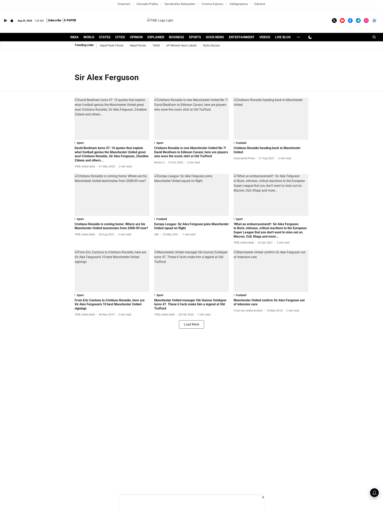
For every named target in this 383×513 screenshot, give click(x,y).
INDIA (74, 37)
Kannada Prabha (147, 4)
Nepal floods (138, 45)
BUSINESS (176, 37)
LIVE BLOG (283, 37)
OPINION (136, 37)
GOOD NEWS (215, 37)
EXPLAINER (155, 37)
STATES (105, 37)
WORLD (88, 37)
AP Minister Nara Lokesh (181, 45)
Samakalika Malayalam (179, 4)
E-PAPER (70, 20)
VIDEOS (264, 37)
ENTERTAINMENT (242, 37)
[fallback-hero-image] (112, 119)
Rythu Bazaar (211, 45)
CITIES (120, 37)
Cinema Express (212, 4)
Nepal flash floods (111, 45)
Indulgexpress (239, 4)
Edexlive (259, 4)
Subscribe (54, 20)
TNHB (156, 45)
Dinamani (124, 4)
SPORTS (195, 37)
